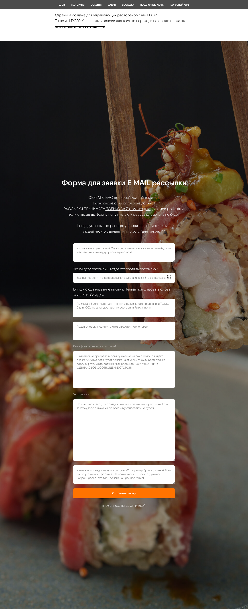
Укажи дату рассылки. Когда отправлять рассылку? (115, 269)
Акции (112, 4)
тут (156, 197)
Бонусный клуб (180, 4)
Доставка (128, 4)
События (96, 4)
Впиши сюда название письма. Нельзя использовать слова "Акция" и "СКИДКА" (121, 292)
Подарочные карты (152, 4)
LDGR (62, 4)
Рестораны (78, 4)
